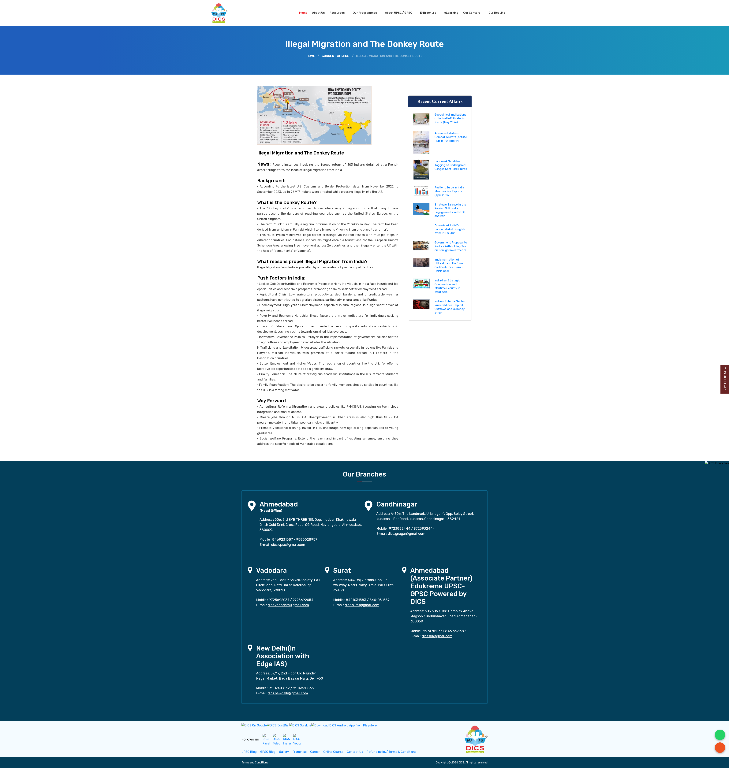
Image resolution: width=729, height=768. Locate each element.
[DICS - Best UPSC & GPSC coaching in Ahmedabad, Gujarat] (223, 13)
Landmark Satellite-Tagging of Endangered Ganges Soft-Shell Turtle (451, 165)
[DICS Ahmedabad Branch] (252, 505)
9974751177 (432, 631)
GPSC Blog (267, 752)
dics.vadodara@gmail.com (288, 605)
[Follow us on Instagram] (287, 739)
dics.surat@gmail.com (362, 605)
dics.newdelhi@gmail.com (288, 693)
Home (303, 12)
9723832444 (399, 528)
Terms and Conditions (254, 762)
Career (315, 752)
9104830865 (303, 688)
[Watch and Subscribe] (297, 739)
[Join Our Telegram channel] (276, 739)
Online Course (333, 752)
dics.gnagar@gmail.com (406, 534)
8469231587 (282, 539)
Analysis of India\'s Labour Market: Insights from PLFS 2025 (450, 229)
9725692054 (303, 600)
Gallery (284, 752)
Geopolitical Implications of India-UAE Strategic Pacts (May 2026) (450, 118)
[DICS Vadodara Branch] (250, 570)
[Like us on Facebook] (266, 739)
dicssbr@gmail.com (437, 636)
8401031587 (379, 600)
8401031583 (356, 600)
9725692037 (279, 600)
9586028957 (306, 539)
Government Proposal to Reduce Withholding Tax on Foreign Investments (451, 246)
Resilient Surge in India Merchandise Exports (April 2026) (449, 191)
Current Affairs (335, 56)
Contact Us (355, 752)
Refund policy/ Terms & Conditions (391, 752)
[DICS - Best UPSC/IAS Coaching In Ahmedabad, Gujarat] (476, 739)
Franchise (300, 752)
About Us (318, 12)
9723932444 (424, 528)
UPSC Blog (249, 752)
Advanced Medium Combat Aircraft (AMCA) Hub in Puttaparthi (451, 137)
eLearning (451, 12)
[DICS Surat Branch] (327, 570)
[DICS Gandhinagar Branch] (368, 505)
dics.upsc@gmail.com (288, 545)
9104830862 (279, 688)
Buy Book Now (725, 379)
